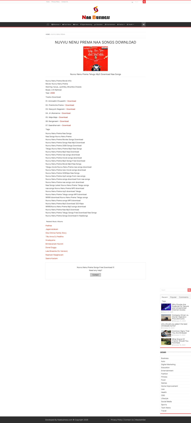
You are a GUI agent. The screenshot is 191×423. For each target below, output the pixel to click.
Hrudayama (50, 240)
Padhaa (49, 226)
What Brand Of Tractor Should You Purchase (180, 341)
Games (164, 383)
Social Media (166, 401)
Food (163, 380)
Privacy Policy (56, 1)
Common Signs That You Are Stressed (180, 332)
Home (48, 1)
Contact (96, 275)
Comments (183, 297)
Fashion (121, 24)
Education (99, 24)
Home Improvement (169, 386)
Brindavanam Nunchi (54, 244)
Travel (163, 411)
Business (56, 24)
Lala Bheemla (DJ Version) (57, 251)
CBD (163, 395)
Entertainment (110, 24)
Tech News (67, 24)
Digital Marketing (87, 24)
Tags (164, 301)
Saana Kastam (52, 258)
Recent (165, 297)
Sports (164, 405)
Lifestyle (164, 398)
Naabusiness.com (64, 420)
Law (163, 389)
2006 (52, 93)
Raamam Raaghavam (54, 255)
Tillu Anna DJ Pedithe (54, 237)
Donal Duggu (51, 247)
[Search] (144, 1)
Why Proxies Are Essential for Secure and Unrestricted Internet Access (180, 307)
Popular (173, 297)
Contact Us (65, 1)
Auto (76, 24)
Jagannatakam (52, 229)
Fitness (164, 377)
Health (131, 24)
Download (71, 101)
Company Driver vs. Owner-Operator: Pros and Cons (180, 317)
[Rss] (132, 2)
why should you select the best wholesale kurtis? (174, 325)
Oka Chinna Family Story (56, 233)
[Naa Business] (95, 12)
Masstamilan (140, 420)
